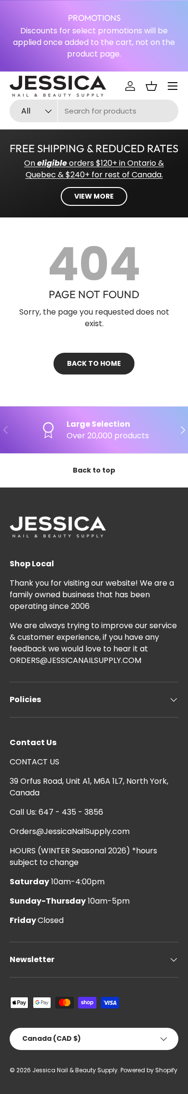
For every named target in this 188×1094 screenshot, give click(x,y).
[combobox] (94, 111)
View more (94, 196)
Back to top (94, 470)
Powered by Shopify (149, 1070)
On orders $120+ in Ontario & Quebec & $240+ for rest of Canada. (94, 169)
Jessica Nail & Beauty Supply (75, 1070)
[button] (151, 86)
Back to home (94, 363)
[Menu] (172, 86)
